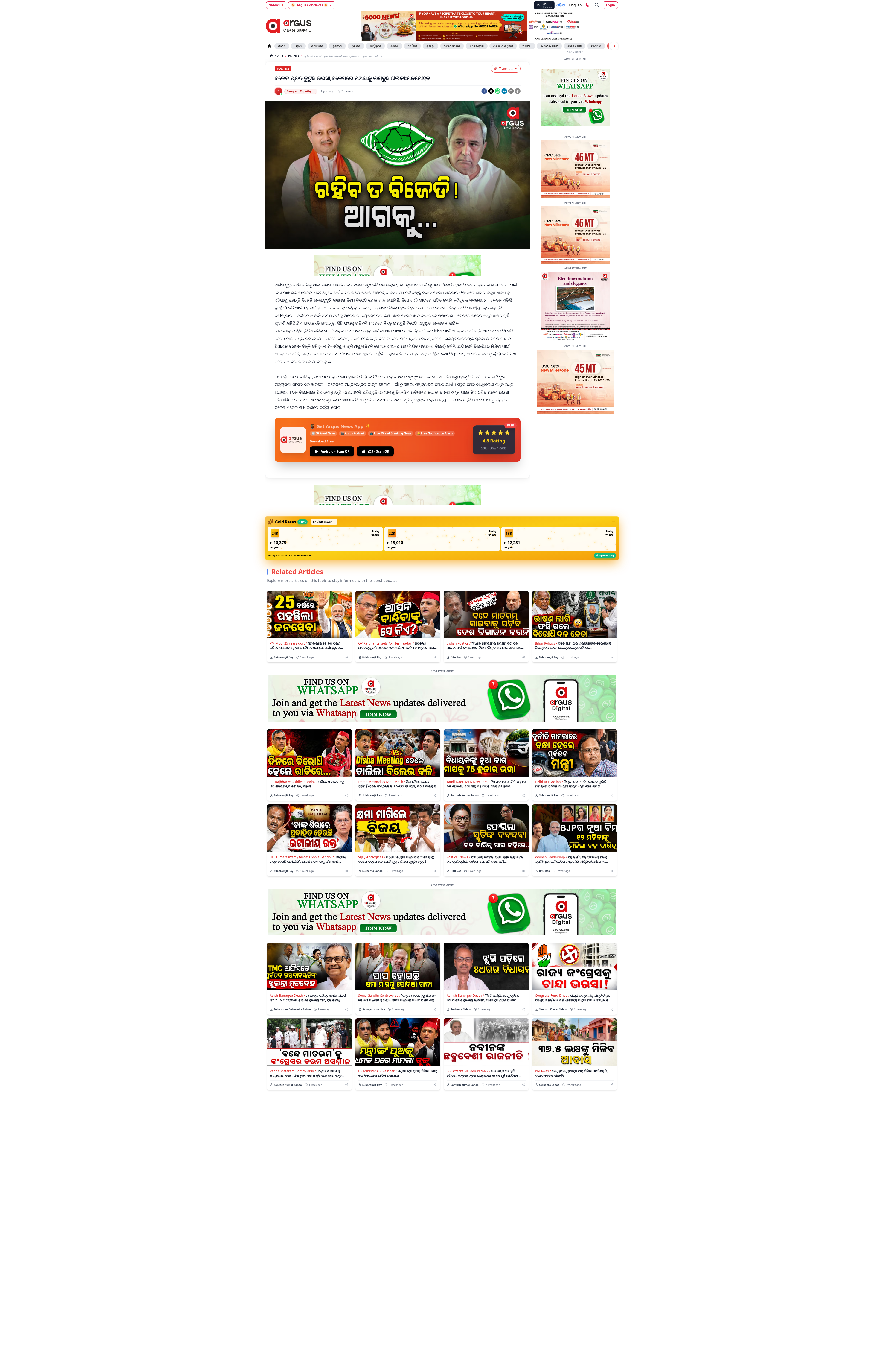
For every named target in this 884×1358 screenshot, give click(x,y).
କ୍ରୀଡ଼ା (430, 46)
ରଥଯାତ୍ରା (317, 46)
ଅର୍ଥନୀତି (412, 46)
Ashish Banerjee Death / (465, 981)
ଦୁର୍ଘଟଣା (337, 46)
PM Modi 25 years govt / (288, 629)
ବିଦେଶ (394, 46)
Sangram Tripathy (299, 91)
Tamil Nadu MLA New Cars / (468, 767)
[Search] (597, 5)
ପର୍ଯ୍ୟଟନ (375, 46)
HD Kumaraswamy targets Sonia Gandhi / (302, 843)
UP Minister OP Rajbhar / (377, 1056)
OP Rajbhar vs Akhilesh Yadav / (293, 767)
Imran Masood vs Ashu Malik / (381, 767)
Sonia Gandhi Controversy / (379, 981)
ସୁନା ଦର (356, 46)
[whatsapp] (497, 91)
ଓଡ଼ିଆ (560, 5)
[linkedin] (504, 91)
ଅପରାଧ (526, 46)
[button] (325, 525)
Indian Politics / (459, 629)
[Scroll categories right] (614, 46)
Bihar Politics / (546, 629)
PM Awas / (543, 1056)
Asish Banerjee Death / (287, 981)
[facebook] (484, 91)
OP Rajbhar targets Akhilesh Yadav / (386, 629)
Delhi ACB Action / (549, 767)
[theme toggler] (587, 5)
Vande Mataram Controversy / (293, 1056)
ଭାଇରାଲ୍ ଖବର (549, 46)
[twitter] (491, 91)
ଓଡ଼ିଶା (298, 46)
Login (610, 5)
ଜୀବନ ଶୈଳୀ (574, 46)
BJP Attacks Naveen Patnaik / (468, 1056)
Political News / (458, 843)
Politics (293, 56)
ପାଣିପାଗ (596, 46)
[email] (511, 91)
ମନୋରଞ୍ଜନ (476, 46)
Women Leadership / (551, 843)
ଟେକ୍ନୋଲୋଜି (452, 46)
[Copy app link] (518, 91)
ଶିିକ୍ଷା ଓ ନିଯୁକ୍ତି (503, 46)
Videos (274, 5)
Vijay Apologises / (371, 843)
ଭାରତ (281, 46)
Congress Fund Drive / (552, 981)
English (575, 5)
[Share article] (346, 642)
